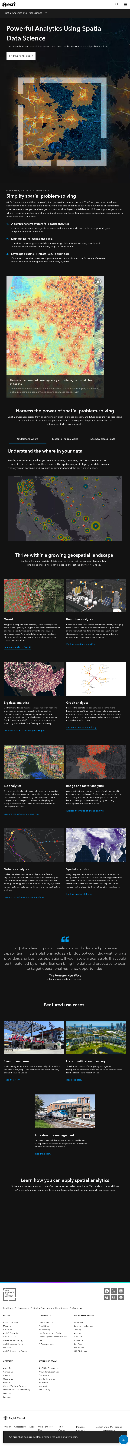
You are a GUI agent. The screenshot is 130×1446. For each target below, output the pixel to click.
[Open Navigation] (126, 4)
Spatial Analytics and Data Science (23, 13)
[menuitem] (19, 1322)
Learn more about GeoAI (17, 647)
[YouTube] (121, 1297)
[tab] (27, 439)
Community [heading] (45, 1315)
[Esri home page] (9, 4)
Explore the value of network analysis (24, 897)
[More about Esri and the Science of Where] (9, 1295)
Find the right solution (21, 56)
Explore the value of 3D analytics (21, 814)
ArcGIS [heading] (6, 1315)
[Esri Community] (107, 1297)
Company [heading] (8, 1361)
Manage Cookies (80, 1429)
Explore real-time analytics (80, 644)
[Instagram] (114, 1297)
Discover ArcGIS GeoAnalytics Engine (24, 731)
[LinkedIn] (121, 1291)
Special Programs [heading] (48, 1361)
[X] (114, 1291)
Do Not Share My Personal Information (109, 1429)
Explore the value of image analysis (85, 811)
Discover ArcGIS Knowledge (81, 727)
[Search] (117, 4)
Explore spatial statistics (79, 894)
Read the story (12, 1080)
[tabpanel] (65, 494)
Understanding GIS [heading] (84, 1315)
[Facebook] (107, 1291)
